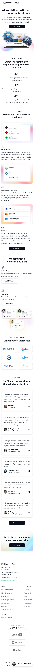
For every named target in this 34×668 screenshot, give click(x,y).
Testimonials (28, 593)
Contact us (28, 603)
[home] (11, 2)
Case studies (28, 600)
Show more (17, 523)
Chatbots (4, 606)
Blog (25, 596)
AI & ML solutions (7, 610)
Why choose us (6, 617)
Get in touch (17, 26)
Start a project (9, 303)
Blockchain (5, 603)
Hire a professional (9, 281)
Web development (7, 589)
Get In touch (17, 545)
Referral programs (7, 600)
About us (27, 589)
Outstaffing (5, 596)
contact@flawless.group (8, 580)
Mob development (7, 593)
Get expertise (17, 248)
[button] (29, 2)
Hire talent (27, 606)
